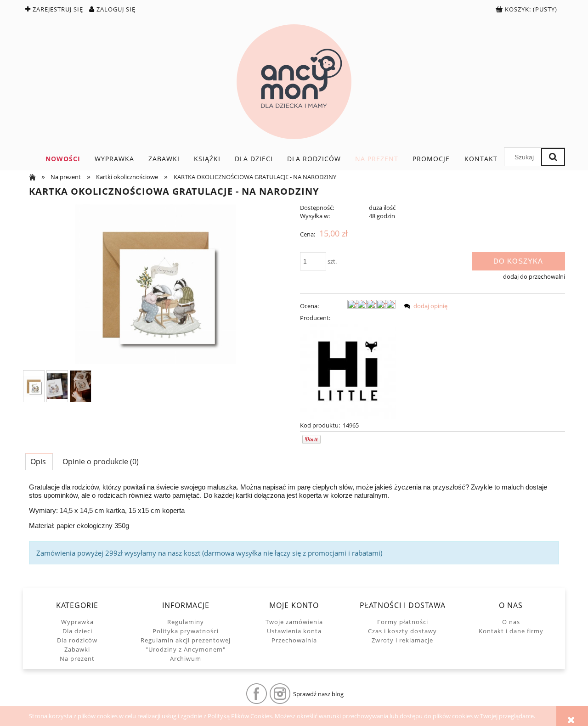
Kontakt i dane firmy (511, 631)
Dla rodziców (77, 640)
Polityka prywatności (186, 631)
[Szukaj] (553, 157)
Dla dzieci (77, 631)
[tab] (39, 461)
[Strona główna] (294, 81)
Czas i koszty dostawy (402, 631)
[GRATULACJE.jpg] (33, 386)
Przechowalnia (294, 640)
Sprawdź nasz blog (318, 694)
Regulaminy (185, 622)
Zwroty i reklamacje (402, 640)
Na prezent (77, 658)
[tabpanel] (294, 523)
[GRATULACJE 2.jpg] (80, 386)
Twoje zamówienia (294, 622)
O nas (511, 622)
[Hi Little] (348, 370)
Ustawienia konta (294, 631)
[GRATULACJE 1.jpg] (57, 386)
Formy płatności (402, 622)
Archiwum (185, 658)
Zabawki (77, 649)
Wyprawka (77, 622)
